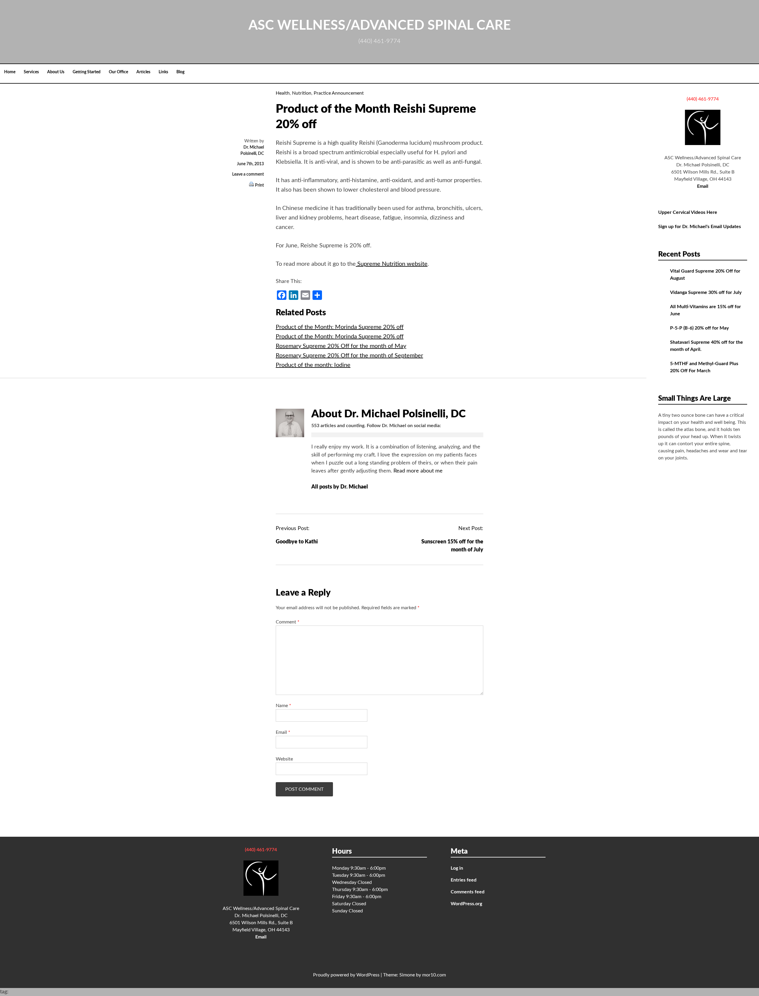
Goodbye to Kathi (297, 542)
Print (259, 185)
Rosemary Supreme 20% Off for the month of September (349, 356)
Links (163, 72)
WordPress (368, 975)
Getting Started (87, 72)
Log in (457, 868)
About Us (55, 72)
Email (283, 732)
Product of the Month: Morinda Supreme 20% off (340, 327)
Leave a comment (248, 174)
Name (283, 705)
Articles (143, 72)
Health (283, 93)
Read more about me (418, 471)
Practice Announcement (339, 93)
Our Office (118, 72)
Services (31, 72)
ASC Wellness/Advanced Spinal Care (379, 25)
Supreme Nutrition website (392, 264)
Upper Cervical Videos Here (687, 212)
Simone (407, 975)
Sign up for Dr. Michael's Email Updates (699, 226)
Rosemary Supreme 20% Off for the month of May (341, 346)
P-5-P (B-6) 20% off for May (699, 328)
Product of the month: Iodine (313, 365)
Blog (180, 72)
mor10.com (434, 975)
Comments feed (467, 892)
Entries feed (463, 880)
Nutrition (301, 93)
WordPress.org (466, 903)
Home (9, 72)
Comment (287, 622)
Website (284, 759)
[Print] (251, 185)
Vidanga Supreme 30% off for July (706, 292)
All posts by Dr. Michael (340, 487)
